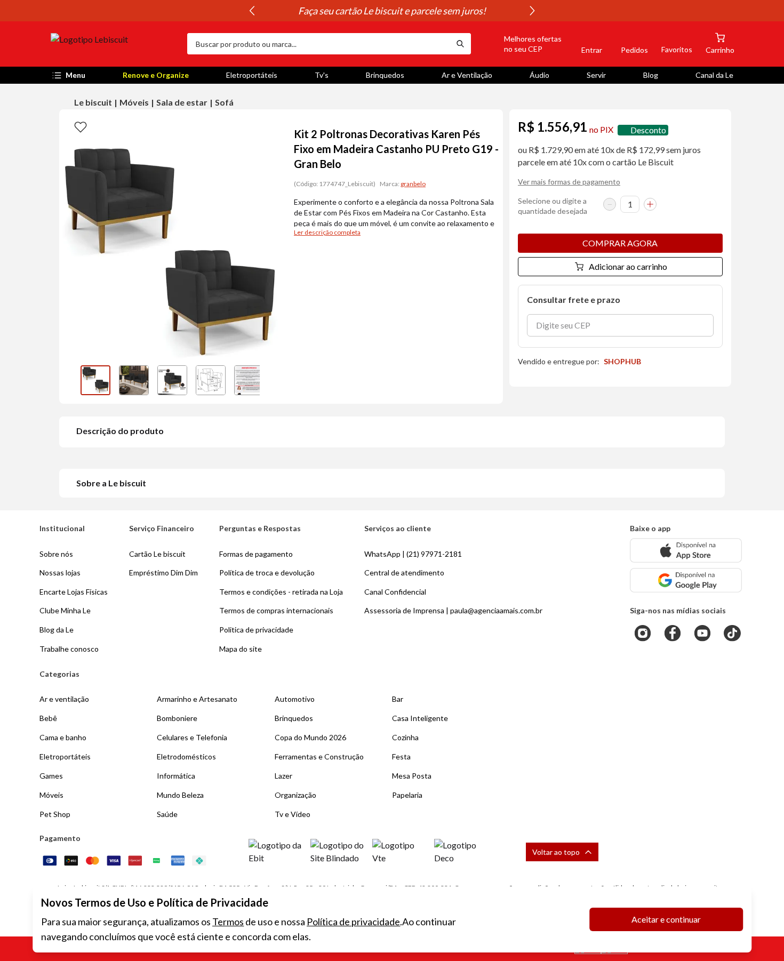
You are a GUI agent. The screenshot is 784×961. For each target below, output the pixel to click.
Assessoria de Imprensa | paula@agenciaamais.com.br (453, 610)
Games (51, 775)
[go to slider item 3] (211, 380)
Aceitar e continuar (666, 919)
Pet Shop (54, 814)
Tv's (322, 74)
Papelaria (407, 794)
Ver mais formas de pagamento (569, 181)
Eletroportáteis (251, 74)
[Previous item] (251, 10)
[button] (520, 43)
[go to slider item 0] (95, 380)
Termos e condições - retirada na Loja (281, 591)
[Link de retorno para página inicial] (115, 43)
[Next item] (532, 10)
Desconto (648, 130)
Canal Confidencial (395, 591)
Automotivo (295, 698)
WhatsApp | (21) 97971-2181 (413, 553)
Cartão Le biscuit (157, 553)
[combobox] (318, 43)
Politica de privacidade (256, 629)
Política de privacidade (353, 921)
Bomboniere (177, 718)
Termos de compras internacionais (276, 610)
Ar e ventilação (64, 698)
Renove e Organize (156, 74)
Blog (650, 74)
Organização (295, 794)
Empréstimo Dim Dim (163, 572)
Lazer (283, 775)
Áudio (539, 74)
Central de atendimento (404, 572)
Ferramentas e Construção (319, 756)
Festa (401, 756)
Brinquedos (385, 74)
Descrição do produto (120, 431)
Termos (228, 921)
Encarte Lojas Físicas (73, 591)
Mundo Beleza (180, 794)
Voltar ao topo (556, 851)
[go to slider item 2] (172, 380)
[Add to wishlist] (80, 126)
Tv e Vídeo (292, 814)
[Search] (460, 43)
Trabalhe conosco (69, 648)
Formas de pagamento (256, 553)
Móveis (134, 102)
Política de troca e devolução (267, 572)
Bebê (48, 718)
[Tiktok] (732, 633)
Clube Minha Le (65, 610)
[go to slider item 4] (249, 380)
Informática (176, 775)
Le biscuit (93, 102)
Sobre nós (56, 553)
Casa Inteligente (420, 718)
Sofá (224, 102)
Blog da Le (56, 629)
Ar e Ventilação (467, 74)
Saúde (167, 814)
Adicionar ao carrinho (628, 266)
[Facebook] (672, 633)
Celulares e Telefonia (192, 737)
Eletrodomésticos (186, 756)
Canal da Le (714, 74)
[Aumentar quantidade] (650, 204)
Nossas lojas (60, 572)
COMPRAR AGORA (620, 243)
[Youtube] (702, 633)
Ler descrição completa (327, 232)
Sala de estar (181, 102)
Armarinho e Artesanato (197, 698)
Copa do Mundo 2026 (310, 737)
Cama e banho (62, 737)
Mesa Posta (411, 775)
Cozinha (405, 737)
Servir (596, 74)
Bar (397, 698)
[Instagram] (642, 633)
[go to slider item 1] (134, 380)
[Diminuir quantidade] (609, 204)
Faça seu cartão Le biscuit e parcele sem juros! (393, 11)
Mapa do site (240, 648)
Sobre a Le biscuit (111, 483)
